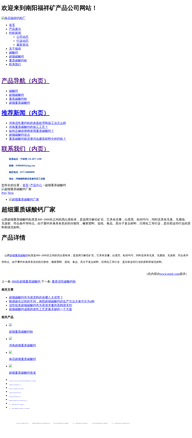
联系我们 (15, 64)
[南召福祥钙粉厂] (14, 18)
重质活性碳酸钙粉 (64, 281)
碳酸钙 (13, 52)
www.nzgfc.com (170, 273)
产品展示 (15, 29)
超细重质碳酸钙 (19, 102)
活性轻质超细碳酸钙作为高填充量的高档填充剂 (40, 305)
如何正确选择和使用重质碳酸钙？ (31, 130)
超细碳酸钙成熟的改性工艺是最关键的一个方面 (40, 309)
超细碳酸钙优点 (19, 134)
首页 (12, 25)
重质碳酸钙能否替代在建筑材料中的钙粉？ (37, 138)
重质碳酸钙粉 (18, 60)
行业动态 (22, 40)
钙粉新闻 (15, 32)
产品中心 (36, 185)
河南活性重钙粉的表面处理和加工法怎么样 (37, 123)
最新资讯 (22, 44)
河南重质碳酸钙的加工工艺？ (28, 127)
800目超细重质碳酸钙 (26, 281)
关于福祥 (15, 48)
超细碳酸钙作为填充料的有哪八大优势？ (36, 297)
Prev (4, 192)
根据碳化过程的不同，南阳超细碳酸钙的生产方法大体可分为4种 (51, 301)
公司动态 (22, 36)
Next (11, 192)
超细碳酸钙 (16, 56)
